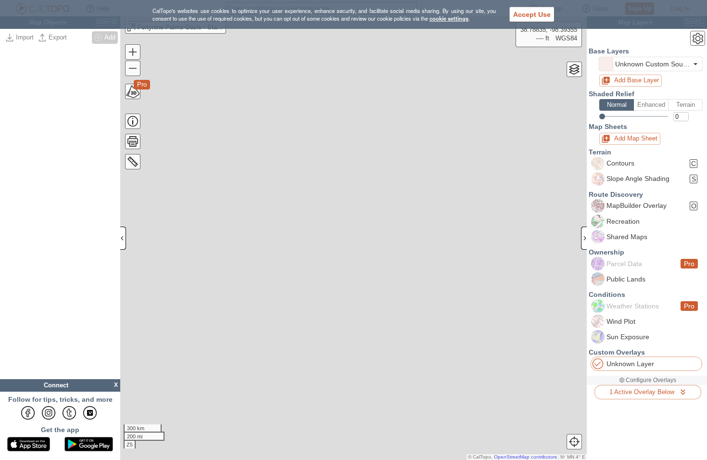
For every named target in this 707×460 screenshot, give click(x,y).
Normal (617, 104)
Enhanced (651, 104)
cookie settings (448, 18)
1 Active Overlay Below (641, 392)
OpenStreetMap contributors (525, 457)
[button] (650, 64)
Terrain (685, 104)
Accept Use (532, 14)
